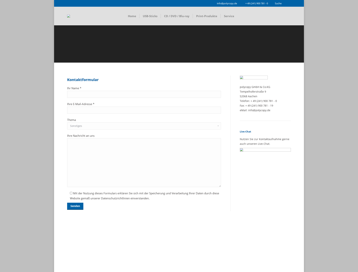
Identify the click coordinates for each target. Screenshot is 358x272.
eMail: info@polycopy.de (255, 110)
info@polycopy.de (227, 3)
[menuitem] (132, 16)
